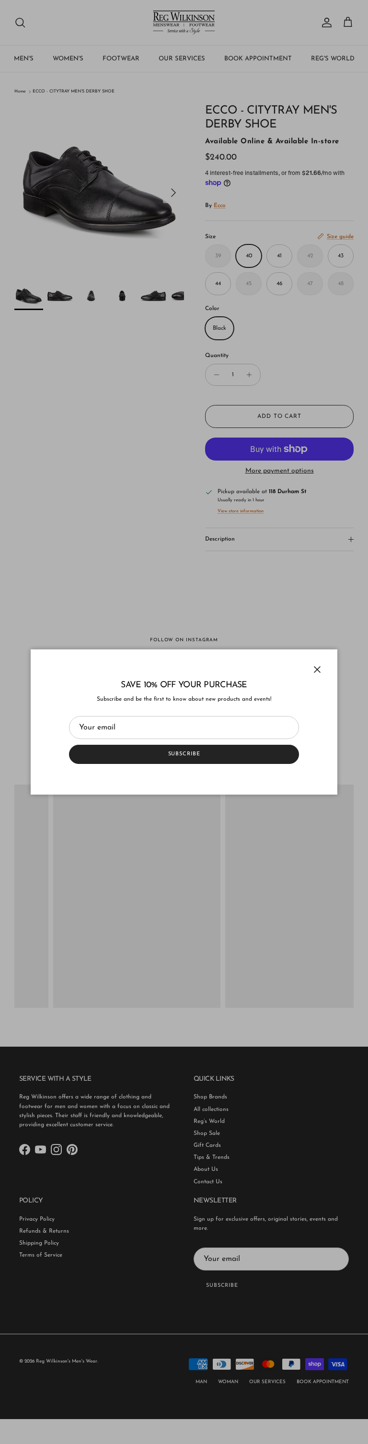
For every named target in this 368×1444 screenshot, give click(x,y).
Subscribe (184, 754)
